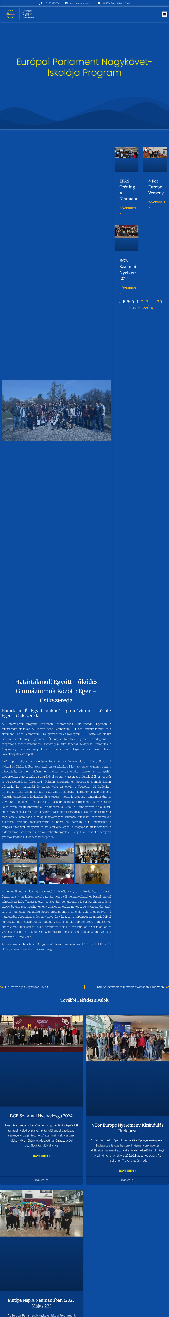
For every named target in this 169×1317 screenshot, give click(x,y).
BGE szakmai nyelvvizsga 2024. (41, 1116)
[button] (164, 14)
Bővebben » (127, 211)
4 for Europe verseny (156, 187)
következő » (141, 307)
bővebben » (41, 1155)
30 (159, 301)
